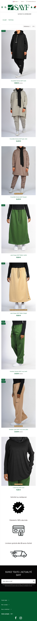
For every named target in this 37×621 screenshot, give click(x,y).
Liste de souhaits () (31, 1)
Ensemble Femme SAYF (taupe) (19, 197)
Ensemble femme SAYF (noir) (18, 81)
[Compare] (18, 78)
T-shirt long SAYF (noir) (18, 487)
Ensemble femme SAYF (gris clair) (18, 139)
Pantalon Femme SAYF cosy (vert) (18, 371)
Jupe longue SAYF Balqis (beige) (18, 313)
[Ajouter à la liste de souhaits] (16, 78)
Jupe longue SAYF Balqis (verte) (18, 255)
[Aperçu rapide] (21, 78)
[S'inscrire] (34, 581)
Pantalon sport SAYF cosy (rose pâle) (18, 429)
